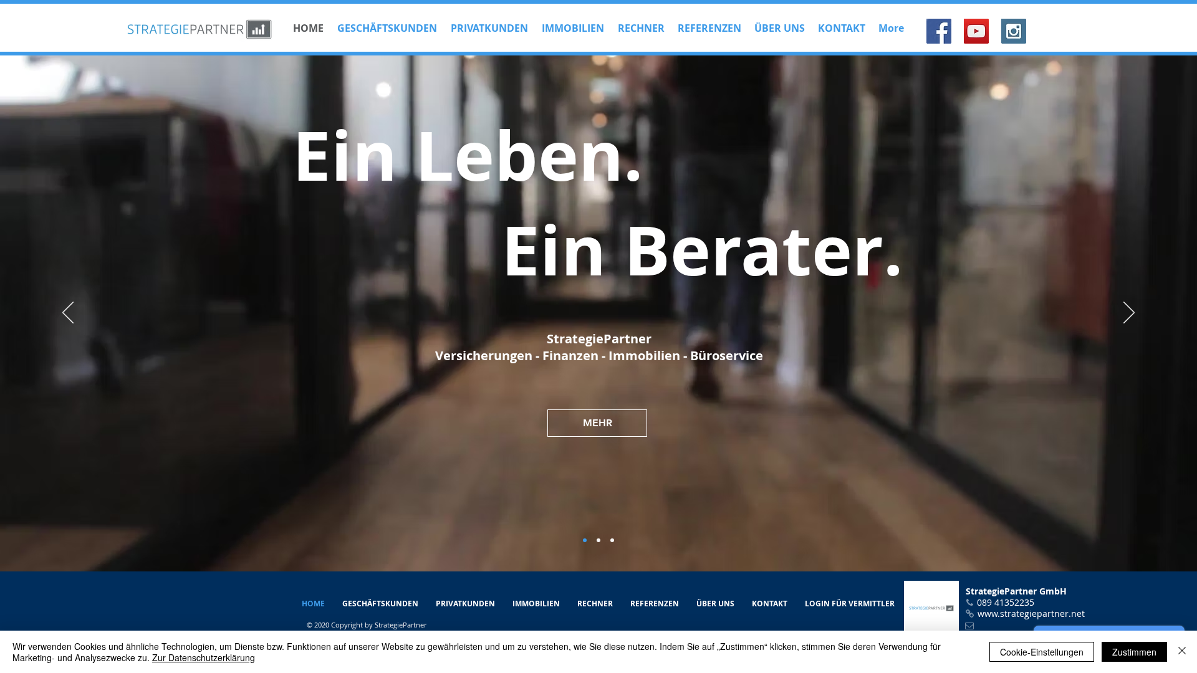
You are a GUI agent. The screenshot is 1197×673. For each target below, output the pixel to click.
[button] (640, 28)
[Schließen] (1182, 652)
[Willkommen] (598, 540)
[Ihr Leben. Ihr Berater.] (585, 540)
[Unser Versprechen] (612, 540)
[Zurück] (68, 313)
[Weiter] (1129, 313)
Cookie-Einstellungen (1042, 652)
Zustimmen (1134, 652)
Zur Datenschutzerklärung (203, 657)
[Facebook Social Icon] (938, 31)
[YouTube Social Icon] (976, 31)
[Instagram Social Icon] (1013, 31)
